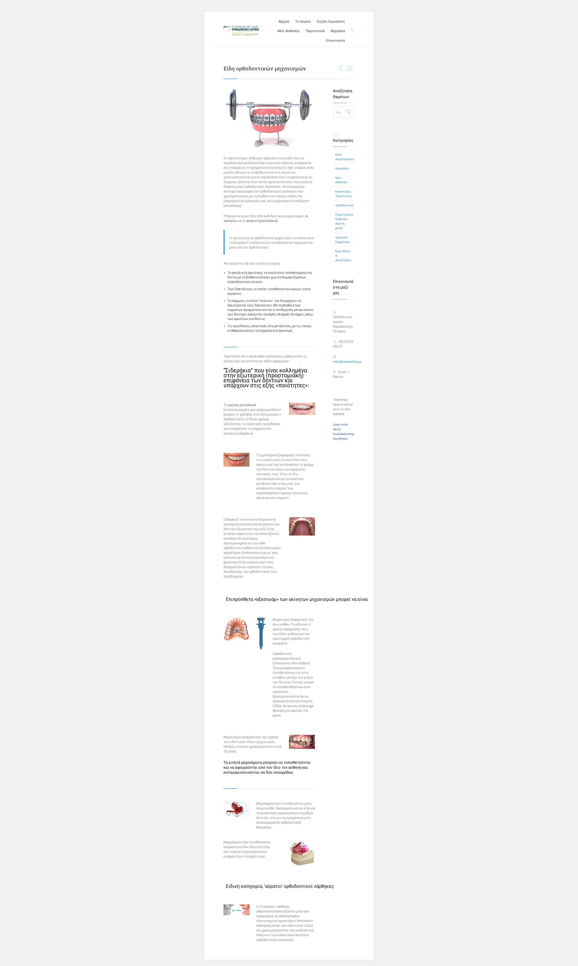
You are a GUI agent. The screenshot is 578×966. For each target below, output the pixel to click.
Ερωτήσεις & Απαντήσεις (343, 255)
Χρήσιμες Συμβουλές (342, 240)
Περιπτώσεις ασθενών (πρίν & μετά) (344, 221)
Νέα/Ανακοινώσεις (344, 157)
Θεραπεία (342, 168)
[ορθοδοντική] (246, 31)
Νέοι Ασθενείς (341, 180)
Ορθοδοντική (344, 205)
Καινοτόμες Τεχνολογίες (343, 194)
